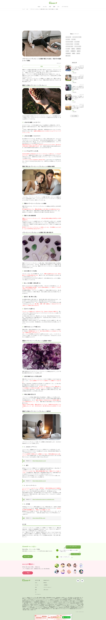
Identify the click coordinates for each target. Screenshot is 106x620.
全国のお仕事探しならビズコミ (50, 605)
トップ (23, 9)
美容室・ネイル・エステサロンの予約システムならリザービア (58, 603)
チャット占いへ (27, 556)
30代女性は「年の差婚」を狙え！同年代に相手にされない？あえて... (78, 97)
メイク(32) (68, 48)
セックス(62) (77, 41)
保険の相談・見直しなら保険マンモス (29, 609)
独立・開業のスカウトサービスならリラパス (61, 608)
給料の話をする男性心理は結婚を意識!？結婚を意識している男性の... (78, 78)
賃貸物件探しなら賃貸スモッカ (61, 597)
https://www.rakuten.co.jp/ (39, 480)
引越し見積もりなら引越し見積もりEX (74, 597)
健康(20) (78, 51)
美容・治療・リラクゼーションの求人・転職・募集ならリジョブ (35, 603)
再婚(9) (73, 53)
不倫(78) (73, 48)
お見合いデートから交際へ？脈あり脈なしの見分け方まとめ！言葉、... (78, 107)
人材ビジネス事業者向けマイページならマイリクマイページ (65, 604)
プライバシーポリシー (47, 587)
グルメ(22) (68, 39)
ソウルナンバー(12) (69, 44)
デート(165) (77, 44)
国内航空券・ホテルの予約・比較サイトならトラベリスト (67, 605)
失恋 (50, 6)
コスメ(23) (73, 39)
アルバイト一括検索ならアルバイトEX (29, 597)
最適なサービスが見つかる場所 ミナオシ (33, 608)
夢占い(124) (68, 55)
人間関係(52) (73, 51)
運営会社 (45, 582)
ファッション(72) (78, 46)
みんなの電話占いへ (27, 572)
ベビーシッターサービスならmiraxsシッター (40, 606)
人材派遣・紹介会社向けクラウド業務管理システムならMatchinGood (42, 604)
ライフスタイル (65, 6)
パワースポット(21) (69, 46)
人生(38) (67, 51)
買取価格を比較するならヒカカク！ (76, 608)
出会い (39, 6)
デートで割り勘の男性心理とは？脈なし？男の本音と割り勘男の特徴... (78, 68)
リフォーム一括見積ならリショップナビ (52, 599)
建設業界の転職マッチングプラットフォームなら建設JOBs (59, 606)
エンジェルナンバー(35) (77, 37)
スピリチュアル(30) (69, 41)
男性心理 (74, 72)
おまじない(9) (68, 37)
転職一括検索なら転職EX (41, 597)
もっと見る (74, 115)
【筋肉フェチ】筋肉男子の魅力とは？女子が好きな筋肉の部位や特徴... (78, 88)
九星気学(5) (78, 48)
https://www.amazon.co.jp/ (39, 460)
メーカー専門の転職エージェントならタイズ (35, 607)
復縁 (54, 6)
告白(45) (78, 53)
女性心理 (74, 92)
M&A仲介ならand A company (64, 607)
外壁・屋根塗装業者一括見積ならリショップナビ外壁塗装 (70, 599)
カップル (45, 6)
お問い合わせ (46, 589)
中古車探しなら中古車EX (68, 598)
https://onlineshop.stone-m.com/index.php (43, 499)
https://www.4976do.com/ (39, 518)
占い (58, 6)
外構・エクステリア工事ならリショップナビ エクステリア (34, 599)
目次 (42, 66)
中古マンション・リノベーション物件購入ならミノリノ (53, 598)
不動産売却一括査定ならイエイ (46, 608)
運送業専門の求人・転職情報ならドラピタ (50, 607)
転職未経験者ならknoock (50, 597)
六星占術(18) (68, 53)
